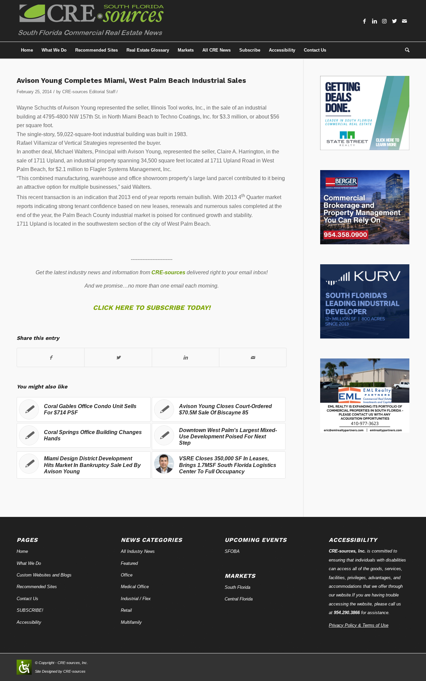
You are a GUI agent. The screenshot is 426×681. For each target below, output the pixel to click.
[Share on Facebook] (50, 357)
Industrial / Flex (136, 598)
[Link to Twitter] (394, 21)
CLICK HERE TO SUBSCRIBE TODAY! (151, 308)
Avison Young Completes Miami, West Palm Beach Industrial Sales (131, 80)
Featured (129, 563)
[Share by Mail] (252, 357)
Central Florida (239, 598)
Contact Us (27, 598)
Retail (126, 610)
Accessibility (29, 622)
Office (126, 574)
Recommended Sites (37, 586)
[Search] (405, 50)
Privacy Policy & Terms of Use (358, 625)
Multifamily (131, 622)
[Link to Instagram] (384, 21)
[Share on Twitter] (118, 357)
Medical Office (135, 586)
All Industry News (138, 551)
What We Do (29, 563)
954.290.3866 (347, 612)
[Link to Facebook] (364, 21)
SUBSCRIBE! (30, 610)
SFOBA (232, 551)
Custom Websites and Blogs (44, 574)
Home (22, 551)
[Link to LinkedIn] (374, 21)
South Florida (237, 587)
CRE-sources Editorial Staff (88, 91)
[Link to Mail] (404, 21)
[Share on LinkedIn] (185, 357)
